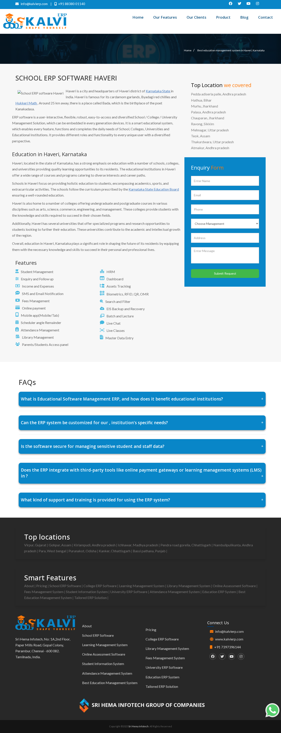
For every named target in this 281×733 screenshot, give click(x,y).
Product (223, 17)
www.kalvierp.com (229, 639)
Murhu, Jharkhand (204, 106)
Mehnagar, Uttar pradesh (210, 130)
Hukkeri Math (26, 103)
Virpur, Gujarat (35, 545)
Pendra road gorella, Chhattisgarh (186, 545)
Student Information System (87, 592)
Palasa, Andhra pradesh (208, 112)
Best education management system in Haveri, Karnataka (231, 50)
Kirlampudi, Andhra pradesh (95, 545)
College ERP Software (100, 586)
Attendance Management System (175, 592)
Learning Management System (142, 586)
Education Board (166, 189)
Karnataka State (158, 91)
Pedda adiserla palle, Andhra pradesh (218, 94)
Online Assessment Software (234, 586)
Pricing (42, 586)
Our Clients (196, 17)
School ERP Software (65, 586)
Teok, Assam (200, 136)
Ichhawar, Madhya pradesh (138, 545)
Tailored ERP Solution (90, 597)
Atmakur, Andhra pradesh (210, 148)
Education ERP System (219, 592)
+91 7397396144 (227, 647)
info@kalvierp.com (229, 631)
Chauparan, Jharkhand (207, 118)
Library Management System (189, 586)
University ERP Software (129, 592)
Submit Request (225, 273)
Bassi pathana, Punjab (149, 551)
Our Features (165, 17)
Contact (265, 17)
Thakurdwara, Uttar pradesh (212, 142)
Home (138, 17)
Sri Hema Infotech (138, 726)
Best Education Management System (109, 683)
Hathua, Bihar (201, 100)
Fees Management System (44, 592)
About (29, 586)
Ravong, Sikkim (202, 124)
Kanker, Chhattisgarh (115, 551)
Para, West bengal (53, 551)
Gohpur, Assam (60, 545)
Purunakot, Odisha (82, 551)
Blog (244, 17)
